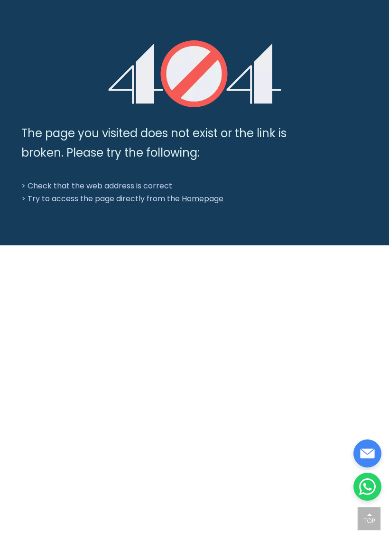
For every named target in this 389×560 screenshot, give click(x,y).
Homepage (202, 198)
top (369, 518)
